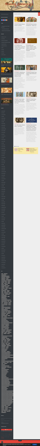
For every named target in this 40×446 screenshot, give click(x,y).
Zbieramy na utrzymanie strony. (5, 84)
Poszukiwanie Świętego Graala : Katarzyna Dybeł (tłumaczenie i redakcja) (31, 73)
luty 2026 (3, 121)
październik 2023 (4, 171)
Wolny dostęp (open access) (5, 369)
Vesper (8, 362)
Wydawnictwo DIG (4, 374)
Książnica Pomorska (7, 308)
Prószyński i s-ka (4, 339)
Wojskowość (3, 368)
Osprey (6, 332)
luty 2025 (3, 143)
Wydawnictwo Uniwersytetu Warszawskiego (7, 399)
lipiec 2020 (3, 230)
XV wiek (10, 407)
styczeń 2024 (3, 166)
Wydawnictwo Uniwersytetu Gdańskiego (7, 392)
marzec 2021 (3, 219)
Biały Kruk (6, 284)
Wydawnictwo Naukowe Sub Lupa (6, 382)
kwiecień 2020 (3, 235)
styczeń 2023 (3, 187)
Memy (2, 47)
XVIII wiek (6, 406)
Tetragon (8, 351)
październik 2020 (4, 228)
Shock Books (3, 344)
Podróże (3, 51)
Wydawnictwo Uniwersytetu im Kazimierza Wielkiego (8, 393)
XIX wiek (3, 406)
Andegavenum (3, 278)
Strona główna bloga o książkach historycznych (5, 27)
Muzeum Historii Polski (4, 320)
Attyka (2, 283)
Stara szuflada (9, 345)
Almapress (7, 277)
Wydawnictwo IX (4, 375)
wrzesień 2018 (3, 262)
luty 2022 (3, 200)
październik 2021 (4, 207)
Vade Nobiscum (3, 362)
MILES (9, 315)
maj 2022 (3, 194)
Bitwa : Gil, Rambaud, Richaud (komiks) (6, 74)
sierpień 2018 (3, 264)
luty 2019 (3, 253)
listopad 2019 (3, 239)
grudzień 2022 (3, 189)
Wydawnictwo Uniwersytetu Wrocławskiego (7, 400)
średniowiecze (4, 412)
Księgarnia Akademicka (4, 309)
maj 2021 (3, 216)
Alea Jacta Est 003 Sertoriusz (5, 104)
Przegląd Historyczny (4, 337)
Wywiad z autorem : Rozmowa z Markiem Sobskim (20, 149)
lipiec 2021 (3, 212)
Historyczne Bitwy (4, 296)
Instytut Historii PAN (4, 301)
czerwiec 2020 (3, 232)
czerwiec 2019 (3, 246)
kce (2, 303)
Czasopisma (3, 38)
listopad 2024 (3, 148)
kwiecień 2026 (3, 118)
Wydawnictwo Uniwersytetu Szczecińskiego (7, 398)
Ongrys (2, 332)
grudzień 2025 (3, 125)
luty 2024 (3, 164)
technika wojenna (4, 350)
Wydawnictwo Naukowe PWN (5, 380)
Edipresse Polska (4, 290)
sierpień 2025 (3, 132)
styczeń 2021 (3, 223)
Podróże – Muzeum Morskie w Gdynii (6, 94)
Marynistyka (3, 314)
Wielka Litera (3, 364)
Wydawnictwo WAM (4, 405)
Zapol (2, 411)
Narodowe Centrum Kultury (5, 326)
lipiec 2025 (3, 134)
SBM (9, 343)
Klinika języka (5, 303)
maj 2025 (3, 137)
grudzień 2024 (3, 146)
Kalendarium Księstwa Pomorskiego (6, 42)
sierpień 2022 (3, 191)
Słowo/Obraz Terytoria (4, 349)
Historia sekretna (4, 295)
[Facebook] (2, 11)
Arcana (7, 278)
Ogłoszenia (3, 331)
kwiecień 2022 (3, 196)
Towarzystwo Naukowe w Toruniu (6, 356)
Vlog (10, 362)
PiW (2, 333)
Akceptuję (34, 444)
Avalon (9, 283)
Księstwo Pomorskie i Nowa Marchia (6, 30)
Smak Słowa (7, 344)
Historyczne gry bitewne (5, 40)
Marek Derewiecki (4, 313)
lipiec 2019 (3, 244)
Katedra (10, 302)
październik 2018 (4, 260)
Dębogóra (6, 289)
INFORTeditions (4, 297)
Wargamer (5, 363)
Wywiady (9, 405)
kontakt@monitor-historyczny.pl (5, 423)
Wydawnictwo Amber (4, 370)
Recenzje (2, 73)
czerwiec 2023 (3, 178)
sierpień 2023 (3, 175)
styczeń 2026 (3, 123)
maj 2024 (3, 159)
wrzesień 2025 (3, 130)
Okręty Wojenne (8, 331)
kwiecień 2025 (3, 139)
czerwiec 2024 (3, 157)
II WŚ (8, 296)
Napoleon (3, 325)
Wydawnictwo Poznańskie (5, 386)
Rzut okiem (3, 343)
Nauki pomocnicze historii (5, 327)
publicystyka (8, 339)
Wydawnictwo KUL (4, 376)
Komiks (9, 303)
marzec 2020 (3, 237)
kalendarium (5, 302)
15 (9, 434)
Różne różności (3, 54)
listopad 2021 (3, 205)
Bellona (3, 284)
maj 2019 (3, 248)
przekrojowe (3, 338)
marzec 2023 (3, 184)
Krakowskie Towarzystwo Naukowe (6, 307)
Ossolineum (9, 332)
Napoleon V (7, 325)
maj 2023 (3, 180)
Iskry (10, 301)
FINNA (8, 291)
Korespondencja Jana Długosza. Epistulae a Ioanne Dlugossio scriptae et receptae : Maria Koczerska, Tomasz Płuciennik (31, 48)
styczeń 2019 (3, 255)
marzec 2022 (3, 198)
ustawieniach (4, 445)
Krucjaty (3, 308)
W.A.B (2, 363)
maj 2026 (3, 116)
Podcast (3, 49)
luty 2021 (3, 221)
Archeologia (3, 279)
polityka (5, 333)
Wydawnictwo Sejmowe (4, 388)
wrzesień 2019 (3, 241)
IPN (8, 301)
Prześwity (7, 338)
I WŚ (2, 302)
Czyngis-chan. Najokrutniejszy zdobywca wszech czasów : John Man (31, 100)
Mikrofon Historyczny (4, 315)
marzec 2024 (3, 162)
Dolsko (2, 289)
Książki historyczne (16, 44)
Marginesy (8, 313)
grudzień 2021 (3, 203)
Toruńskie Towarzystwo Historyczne (6, 352)
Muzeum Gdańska (4, 319)
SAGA (6, 343)
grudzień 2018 (3, 257)
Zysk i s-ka (8, 411)
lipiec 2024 (3, 155)
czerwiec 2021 (3, 214)
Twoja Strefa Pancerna (4, 358)
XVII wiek (3, 407)
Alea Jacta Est (3, 277)
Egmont (8, 290)
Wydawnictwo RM (4, 387)
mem (6, 314)
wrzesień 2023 (3, 173)
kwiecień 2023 (3, 182)
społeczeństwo (4, 345)
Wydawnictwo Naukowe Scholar (5, 381)
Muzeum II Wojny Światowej (5, 321)
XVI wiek (6, 407)
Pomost (8, 333)
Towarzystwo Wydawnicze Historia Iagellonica (8, 357)
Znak (5, 411)
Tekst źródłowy (4, 351)
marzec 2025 (3, 141)
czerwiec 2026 (3, 114)
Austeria (5, 283)
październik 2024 (4, 150)
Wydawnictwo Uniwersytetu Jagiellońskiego (7, 394)
